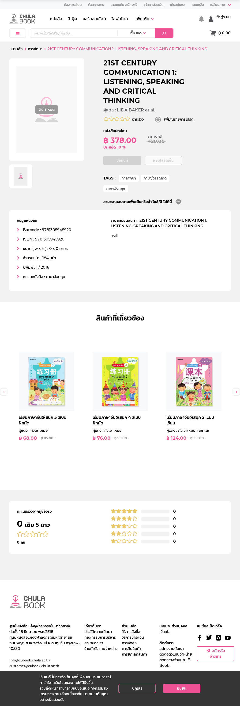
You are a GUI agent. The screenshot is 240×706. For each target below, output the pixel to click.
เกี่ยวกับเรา (92, 626)
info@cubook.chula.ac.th (29, 660)
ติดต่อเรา (166, 643)
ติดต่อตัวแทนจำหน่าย (175, 654)
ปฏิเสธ (137, 688)
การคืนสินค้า (131, 648)
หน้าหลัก (16, 49)
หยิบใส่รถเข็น (163, 160)
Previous (4, 392)
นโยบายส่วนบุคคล (173, 626)
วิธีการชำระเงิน (133, 637)
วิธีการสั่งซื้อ (131, 632)
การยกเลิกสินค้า (134, 654)
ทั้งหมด (136, 33)
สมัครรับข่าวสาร (217, 654)
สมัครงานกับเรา (171, 648)
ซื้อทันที (122, 160)
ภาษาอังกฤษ (115, 188)
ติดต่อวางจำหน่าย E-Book (175, 663)
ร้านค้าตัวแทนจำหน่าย (101, 648)
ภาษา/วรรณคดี (155, 178)
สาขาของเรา (93, 643)
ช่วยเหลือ (129, 626)
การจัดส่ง (129, 643)
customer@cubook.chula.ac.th (34, 665)
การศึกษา (128, 178)
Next (236, 392)
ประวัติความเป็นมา (98, 632)
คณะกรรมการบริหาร (100, 637)
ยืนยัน (181, 688)
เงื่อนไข (164, 632)
